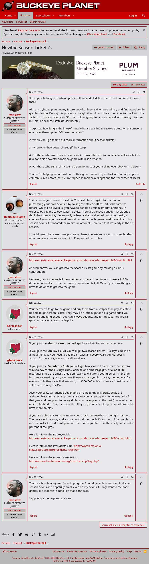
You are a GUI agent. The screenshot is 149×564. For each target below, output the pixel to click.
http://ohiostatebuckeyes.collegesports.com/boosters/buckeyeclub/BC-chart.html (80, 438)
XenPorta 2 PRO (60, 560)
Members (65, 15)
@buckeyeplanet (97, 34)
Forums (25, 15)
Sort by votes (138, 84)
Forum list (21, 21)
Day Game (11, 551)
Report (33, 184)
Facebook (119, 34)
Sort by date (120, 84)
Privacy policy (116, 551)
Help (129, 551)
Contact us (58, 551)
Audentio (133, 558)
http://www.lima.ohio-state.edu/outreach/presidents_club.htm (65, 447)
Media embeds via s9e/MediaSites (87, 558)
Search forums (38, 21)
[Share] (133, 92)
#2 (132, 194)
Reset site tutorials (77, 551)
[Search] (143, 15)
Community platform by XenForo (40, 558)
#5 (132, 337)
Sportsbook (43, 15)
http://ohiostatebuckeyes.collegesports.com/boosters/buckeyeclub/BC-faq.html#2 (80, 260)
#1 (143, 92)
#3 (132, 254)
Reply (142, 184)
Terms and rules (98, 551)
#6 (132, 477)
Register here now (29, 30)
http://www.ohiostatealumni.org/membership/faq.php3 (64, 461)
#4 (132, 302)
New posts (7, 21)
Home (8, 15)
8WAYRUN (91, 560)
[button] (15, 15)
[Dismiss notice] (143, 30)
